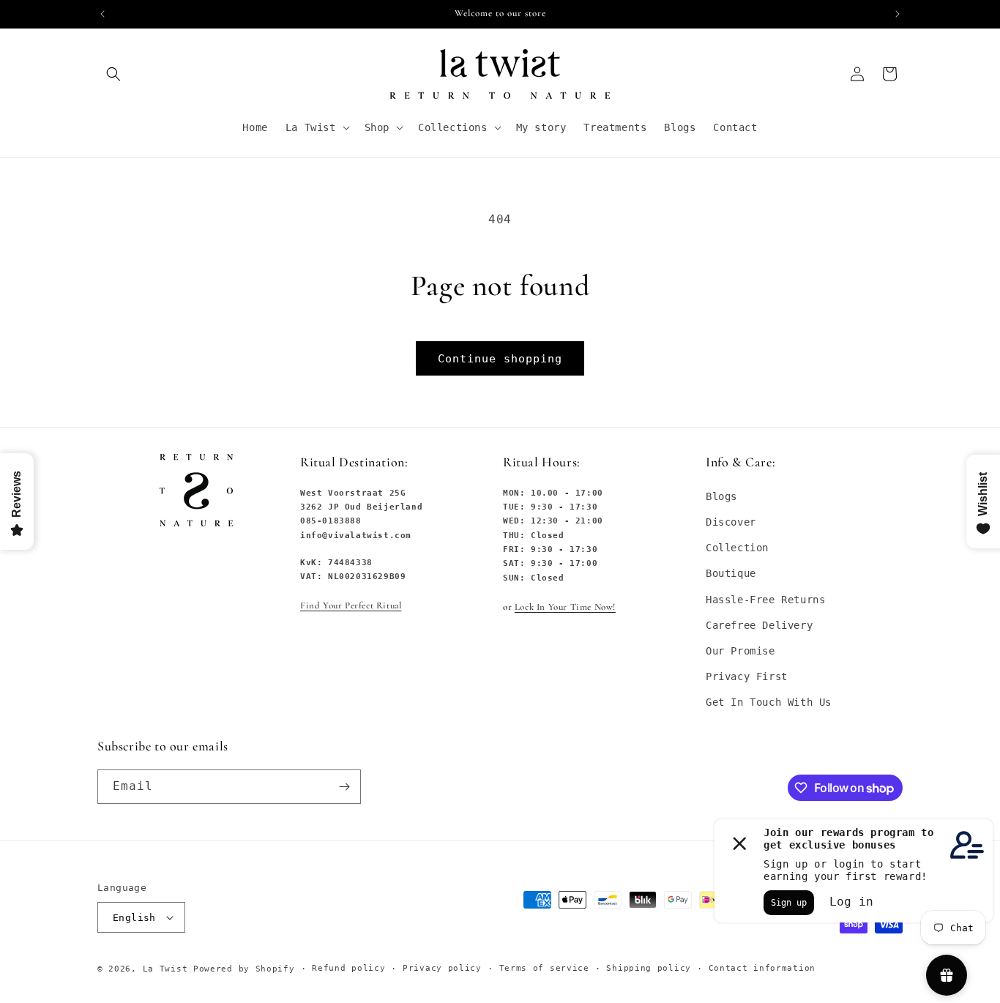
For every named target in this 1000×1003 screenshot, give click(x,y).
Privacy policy (442, 968)
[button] (113, 74)
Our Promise (740, 651)
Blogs (721, 496)
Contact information (762, 968)
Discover (731, 522)
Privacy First (747, 676)
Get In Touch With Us (769, 702)
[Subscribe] (344, 786)
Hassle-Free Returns (765, 599)
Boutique (731, 573)
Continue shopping (500, 358)
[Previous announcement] (102, 14)
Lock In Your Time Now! (565, 607)
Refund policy (348, 968)
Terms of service (544, 968)
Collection (737, 547)
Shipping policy (648, 968)
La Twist (168, 969)
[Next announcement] (897, 14)
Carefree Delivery (759, 625)
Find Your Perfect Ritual (350, 605)
